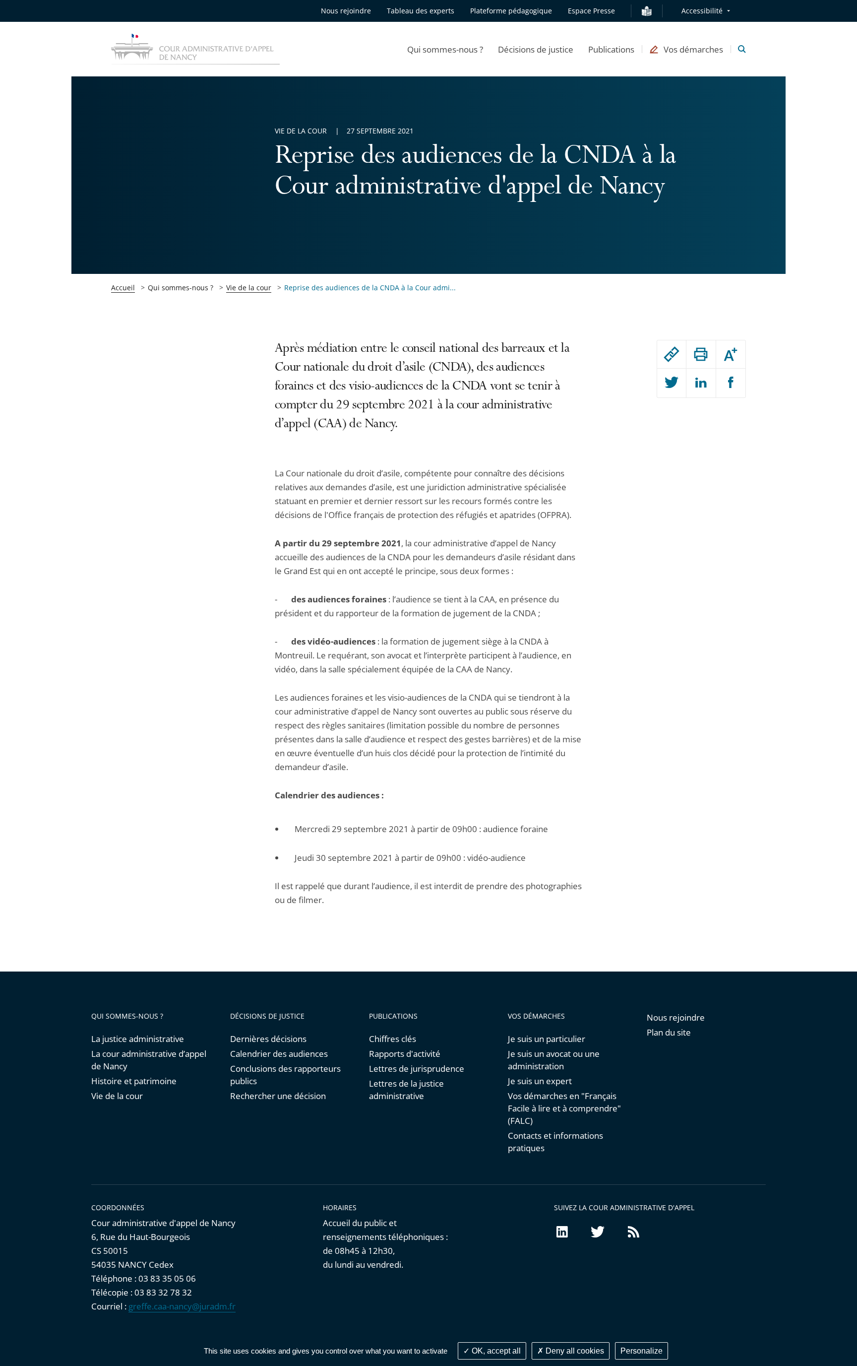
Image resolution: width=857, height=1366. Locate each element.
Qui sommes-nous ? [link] (180, 287)
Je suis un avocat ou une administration (554, 1060)
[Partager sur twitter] (671, 383)
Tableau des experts (420, 10)
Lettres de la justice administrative (406, 1090)
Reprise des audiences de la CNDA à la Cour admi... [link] (370, 287)
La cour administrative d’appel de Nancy (148, 1060)
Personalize (641, 1351)
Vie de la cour (248, 287)
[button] (445, 49)
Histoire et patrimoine (134, 1081)
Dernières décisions (268, 1038)
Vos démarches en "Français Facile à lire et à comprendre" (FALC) (564, 1108)
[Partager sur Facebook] (730, 383)
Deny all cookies (574, 1351)
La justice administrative (137, 1038)
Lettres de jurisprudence (416, 1068)
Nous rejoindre (346, 10)
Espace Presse (591, 10)
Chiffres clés (392, 1038)
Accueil (123, 287)
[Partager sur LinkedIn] (700, 383)
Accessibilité (702, 10)
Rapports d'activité (404, 1053)
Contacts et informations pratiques (555, 1142)
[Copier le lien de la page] (671, 354)
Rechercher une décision (278, 1096)
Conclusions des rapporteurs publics (285, 1075)
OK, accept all (495, 1351)
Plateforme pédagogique (511, 10)
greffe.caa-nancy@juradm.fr (182, 1306)
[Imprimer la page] (700, 354)
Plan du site (669, 1032)
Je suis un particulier (546, 1038)
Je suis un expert (540, 1081)
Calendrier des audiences (279, 1053)
